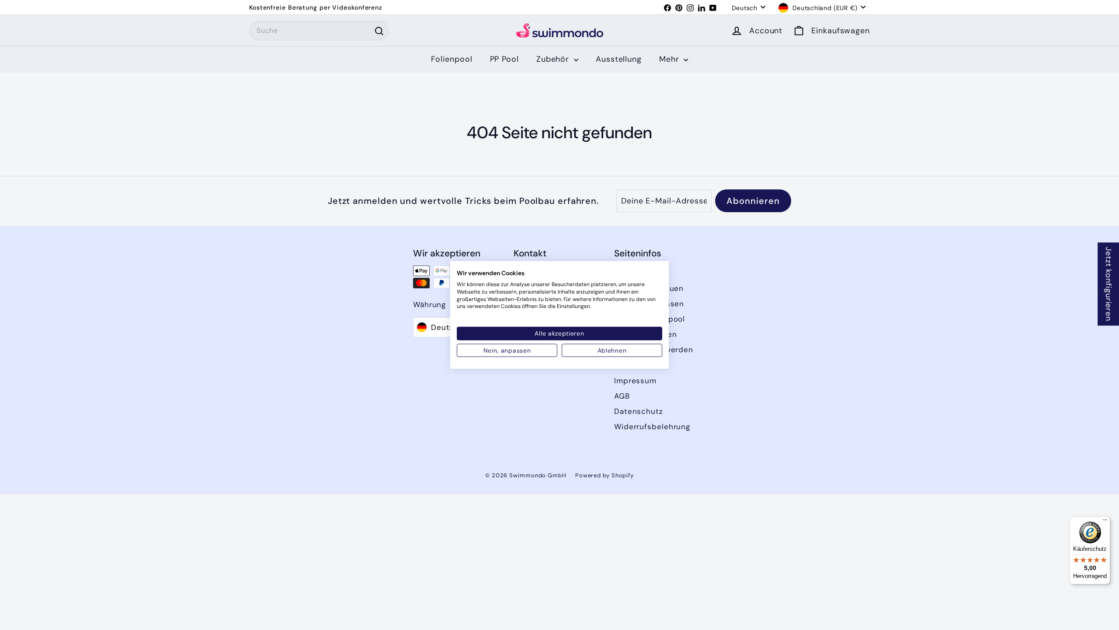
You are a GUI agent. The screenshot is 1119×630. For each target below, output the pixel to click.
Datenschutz (638, 411)
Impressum (635, 380)
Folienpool (452, 59)
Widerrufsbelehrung (652, 426)
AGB (622, 396)
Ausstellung (619, 59)
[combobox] (319, 30)
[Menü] (1105, 522)
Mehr (670, 59)
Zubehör (554, 59)
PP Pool (504, 59)
